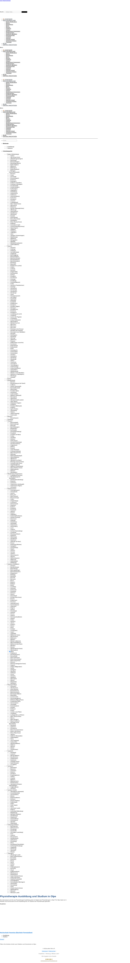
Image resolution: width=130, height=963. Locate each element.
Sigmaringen (14, 228)
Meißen (13, 779)
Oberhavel (14, 398)
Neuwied (13, 725)
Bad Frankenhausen (16, 856)
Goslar (13, 513)
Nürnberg (13, 336)
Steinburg (13, 849)
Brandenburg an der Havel (18, 383)
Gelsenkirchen (15, 603)
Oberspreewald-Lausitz (17, 400)
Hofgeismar (14, 445)
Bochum (13, 579)
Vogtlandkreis (15, 787)
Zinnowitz (13, 487)
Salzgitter (13, 546)
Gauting (13, 286)
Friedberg (13, 280)
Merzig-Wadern (15, 755)
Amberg (13, 249)
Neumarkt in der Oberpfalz (18, 332)
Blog (4, 43)
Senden (13, 354)
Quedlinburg (14, 815)
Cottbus (13, 384)
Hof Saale (14, 297)
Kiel (12, 833)
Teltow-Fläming (15, 413)
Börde (12, 796)
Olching (13, 338)
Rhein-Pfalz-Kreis (16, 733)
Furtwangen (14, 188)
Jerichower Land (15, 808)
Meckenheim (14, 636)
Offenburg (13, 210)
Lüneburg (13, 532)
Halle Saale (14, 805)
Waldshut (13, 238)
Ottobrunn (13, 339)
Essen (13, 598)
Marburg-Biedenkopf (16, 455)
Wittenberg (14, 823)
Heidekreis (14, 522)
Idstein (13, 446)
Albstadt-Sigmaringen (17, 158)
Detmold (13, 588)
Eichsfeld (13, 858)
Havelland (14, 392)
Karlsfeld (13, 302)
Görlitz (13, 776)
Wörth (12, 748)
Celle (12, 499)
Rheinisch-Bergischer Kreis (18, 663)
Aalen (12, 155)
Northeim (13, 535)
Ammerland (14, 491)
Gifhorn (13, 511)
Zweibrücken (14, 749)
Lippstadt (13, 633)
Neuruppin (14, 397)
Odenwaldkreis (15, 457)
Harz (12, 806)
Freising (13, 279)
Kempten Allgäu (15, 306)
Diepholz (13, 505)
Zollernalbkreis (15, 244)
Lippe (12, 632)
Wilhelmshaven (15, 558)
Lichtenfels (14, 318)
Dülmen (13, 592)
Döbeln (13, 772)
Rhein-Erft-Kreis (15, 657)
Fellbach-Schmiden (16, 182)
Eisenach (13, 859)
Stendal (13, 821)
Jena (12, 870)
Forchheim (14, 277)
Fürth (12, 283)
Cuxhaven (14, 502)
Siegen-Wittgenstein (16, 666)
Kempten (13, 305)
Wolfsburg (14, 562)
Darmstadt (14, 430)
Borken (13, 582)
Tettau (12, 360)
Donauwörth (14, 273)
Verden (13, 553)
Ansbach (13, 250)
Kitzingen (13, 308)
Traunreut (13, 362)
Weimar (13, 891)
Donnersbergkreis (16, 698)
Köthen (13, 809)
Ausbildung (11, 146)
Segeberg (13, 847)
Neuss (13, 647)
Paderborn (14, 653)
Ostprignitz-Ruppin (16, 403)
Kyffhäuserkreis (15, 871)
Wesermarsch (15, 555)
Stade (12, 549)
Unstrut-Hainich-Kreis (17, 888)
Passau (13, 341)
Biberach (13, 166)
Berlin (7, 26)
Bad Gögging (14, 255)
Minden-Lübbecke (16, 641)
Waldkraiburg (14, 371)
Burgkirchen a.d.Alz (16, 265)
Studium (10, 148)
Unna (12, 674)
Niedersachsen (10, 32)
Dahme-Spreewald (16, 386)
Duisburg (13, 591)
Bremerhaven (14, 418)
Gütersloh (13, 606)
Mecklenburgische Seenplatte (14, 477)
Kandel (13, 707)
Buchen (13, 173)
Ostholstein (14, 839)
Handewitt (14, 830)
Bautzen (13, 769)
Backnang (14, 160)
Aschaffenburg (15, 252)
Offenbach (14, 458)
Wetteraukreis (15, 469)
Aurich (13, 493)
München (13, 324)
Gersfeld (13, 437)
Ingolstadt (13, 299)
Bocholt (13, 577)
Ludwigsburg (14, 202)
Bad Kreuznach (15, 692)
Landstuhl (13, 713)
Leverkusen (14, 630)
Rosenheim (14, 347)
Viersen (13, 675)
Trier (12, 739)
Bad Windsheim (15, 259)
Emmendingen (15, 178)
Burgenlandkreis (15, 797)
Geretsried (14, 288)
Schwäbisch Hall (15, 225)
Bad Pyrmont (14, 496)
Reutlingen (14, 220)
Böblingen (14, 167)
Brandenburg (9, 24)
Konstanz (13, 199)
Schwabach (14, 350)
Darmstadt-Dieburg (16, 431)
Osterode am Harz (16, 541)
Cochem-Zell (14, 696)
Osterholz (13, 540)
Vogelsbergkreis (15, 464)
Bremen (8, 27)
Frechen (13, 601)
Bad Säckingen (15, 161)
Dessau (13, 799)
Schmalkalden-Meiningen (18, 882)
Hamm (13, 609)
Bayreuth (13, 264)
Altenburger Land (15, 855)
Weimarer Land (15, 892)
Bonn (12, 580)
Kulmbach (14, 312)
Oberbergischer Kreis (17, 648)
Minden (13, 639)
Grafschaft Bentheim (16, 516)
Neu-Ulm (13, 327)
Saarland (8, 36)
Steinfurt (13, 671)
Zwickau (13, 788)
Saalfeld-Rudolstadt (16, 879)
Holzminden (14, 526)
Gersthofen (14, 291)
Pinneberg (14, 841)
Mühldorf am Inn (15, 323)
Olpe (12, 651)
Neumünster (14, 836)
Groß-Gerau (14, 440)
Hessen (8, 30)
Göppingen (14, 190)
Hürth (12, 620)
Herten (13, 615)
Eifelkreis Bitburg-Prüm (17, 700)
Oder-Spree (14, 401)
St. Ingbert (14, 764)
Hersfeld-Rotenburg (16, 442)
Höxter (13, 618)
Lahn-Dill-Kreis (15, 449)
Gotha (12, 864)
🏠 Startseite (7, 19)
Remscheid (14, 656)
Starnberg (13, 357)
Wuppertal (14, 681)
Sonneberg (14, 885)
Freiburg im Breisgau (16, 184)
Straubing (13, 359)
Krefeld (13, 629)
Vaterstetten (14, 369)
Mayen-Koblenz (15, 721)
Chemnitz (13, 770)
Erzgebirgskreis (15, 775)
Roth (12, 348)
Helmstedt (14, 523)
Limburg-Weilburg (16, 451)
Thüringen (9, 42)
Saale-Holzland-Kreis (17, 876)
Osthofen (13, 727)
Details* (2, 939)
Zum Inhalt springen (5, 0)
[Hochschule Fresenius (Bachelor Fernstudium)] (12, 929)
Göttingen (13, 514)
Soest (12, 668)
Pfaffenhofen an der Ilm (17, 342)
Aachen (13, 565)
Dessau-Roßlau (15, 800)
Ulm (12, 234)
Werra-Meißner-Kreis (16, 467)
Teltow (13, 412)
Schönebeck (14, 820)
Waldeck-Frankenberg (17, 466)
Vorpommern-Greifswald (17, 484)
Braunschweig (15, 497)
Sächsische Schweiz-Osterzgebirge (15, 785)
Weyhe (13, 556)
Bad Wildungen (15, 427)
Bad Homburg (15, 424)
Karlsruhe (13, 197)
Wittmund (13, 559)
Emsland (13, 508)
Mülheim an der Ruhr (16, 644)
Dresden (13, 773)
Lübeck (13, 529)
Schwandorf (14, 351)
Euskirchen (14, 600)
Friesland (13, 509)
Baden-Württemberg (11, 21)
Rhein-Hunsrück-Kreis (17, 730)
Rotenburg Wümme (16, 544)
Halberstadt (14, 802)
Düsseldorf (14, 595)
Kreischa (13, 311)
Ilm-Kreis (13, 868)
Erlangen (13, 276)
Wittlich (13, 745)
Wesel (13, 680)
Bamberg (13, 262)
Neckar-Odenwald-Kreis (17, 208)
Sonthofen (14, 356)
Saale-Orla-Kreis (15, 877)
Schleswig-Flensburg (17, 845)
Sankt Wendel (15, 763)
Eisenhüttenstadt (15, 387)
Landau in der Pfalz (16, 712)
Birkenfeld (14, 695)
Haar (12, 294)
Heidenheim (14, 193)
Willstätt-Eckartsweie (16, 243)
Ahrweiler (13, 686)
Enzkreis (13, 179)
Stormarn (13, 850)
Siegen (13, 665)
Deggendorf (14, 271)
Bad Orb (13, 425)
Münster (13, 645)
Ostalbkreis (14, 213)
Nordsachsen (14, 782)
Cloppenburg (14, 500)
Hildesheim (14, 525)
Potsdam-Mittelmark (16, 406)
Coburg (13, 268)
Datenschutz (52, 951)
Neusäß (13, 333)
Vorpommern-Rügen (16, 485)
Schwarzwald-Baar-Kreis (18, 226)
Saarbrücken (14, 758)
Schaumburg (14, 547)
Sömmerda (14, 883)
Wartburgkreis (15, 889)
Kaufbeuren (14, 303)
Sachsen (8, 38)
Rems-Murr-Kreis (15, 219)
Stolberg (13, 672)
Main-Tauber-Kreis (16, 203)
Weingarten (14, 240)
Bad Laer (13, 494)
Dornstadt (13, 176)
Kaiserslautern (15, 706)
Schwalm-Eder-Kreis (16, 463)
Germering (14, 289)
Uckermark (14, 415)
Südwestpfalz (14, 737)
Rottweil (13, 223)
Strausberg (14, 410)
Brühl (12, 585)
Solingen (13, 669)
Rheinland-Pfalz (10, 35)
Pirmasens (14, 728)
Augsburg (13, 253)
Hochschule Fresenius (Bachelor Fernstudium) (16, 932)
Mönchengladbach (16, 642)
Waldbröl (13, 677)
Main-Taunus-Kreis (16, 716)
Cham (12, 267)
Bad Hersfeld (14, 422)
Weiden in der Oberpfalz (17, 372)
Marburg (13, 454)
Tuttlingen (13, 232)
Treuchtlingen (15, 365)
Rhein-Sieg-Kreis (15, 660)
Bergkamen (14, 573)
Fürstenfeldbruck (15, 282)
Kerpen (13, 624)
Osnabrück (14, 538)
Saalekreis (14, 817)
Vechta (13, 552)
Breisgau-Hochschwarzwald (14, 171)
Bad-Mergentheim (16, 163)
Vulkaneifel (14, 742)
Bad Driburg (14, 568)
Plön (12, 842)
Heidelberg (14, 191)
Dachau (13, 270)
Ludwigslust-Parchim (16, 475)
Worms (13, 746)
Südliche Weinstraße (16, 736)
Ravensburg (14, 217)
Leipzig (13, 778)
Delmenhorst (14, 503)
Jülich (12, 623)
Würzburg (13, 375)
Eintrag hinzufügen (10, 45)
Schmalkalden (15, 880)
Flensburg (14, 829)
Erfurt (12, 861)
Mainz (12, 718)
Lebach (13, 754)
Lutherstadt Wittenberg (17, 811)
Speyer (13, 734)
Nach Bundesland (9, 20)
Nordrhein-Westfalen (11, 34)
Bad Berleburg (15, 567)
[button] (49, 47)
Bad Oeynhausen (16, 571)
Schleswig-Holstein (11, 40)
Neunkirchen (14, 757)
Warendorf (14, 678)
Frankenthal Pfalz (16, 701)
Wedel (13, 852)
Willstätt (13, 241)
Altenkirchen (14, 687)
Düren (13, 594)
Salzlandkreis (15, 818)
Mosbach (13, 207)
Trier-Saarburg (15, 740)
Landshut (13, 315)
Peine (12, 543)
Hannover (13, 519)
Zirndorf (13, 377)
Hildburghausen (15, 867)
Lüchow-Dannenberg (16, 531)
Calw (12, 175)
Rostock (13, 481)
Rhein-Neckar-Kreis (16, 222)
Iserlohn (13, 621)
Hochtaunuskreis (15, 443)
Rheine (13, 662)
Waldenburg (14, 237)
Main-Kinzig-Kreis (16, 452)
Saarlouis (13, 760)
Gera (12, 862)
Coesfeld (13, 586)
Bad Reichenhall (15, 258)
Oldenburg (14, 537)
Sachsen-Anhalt (10, 39)
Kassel (13, 448)
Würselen (13, 683)
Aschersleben (15, 794)
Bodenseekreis (15, 169)
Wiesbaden (14, 472)
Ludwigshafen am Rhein (17, 715)
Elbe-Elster (14, 389)
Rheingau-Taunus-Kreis (17, 461)
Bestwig (13, 574)
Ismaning (13, 300)
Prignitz (13, 407)
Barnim (13, 381)
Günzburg (13, 292)
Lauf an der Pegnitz (16, 317)
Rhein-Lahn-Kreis (16, 731)
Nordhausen (14, 874)
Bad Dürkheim (15, 690)
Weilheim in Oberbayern (17, 374)
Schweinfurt (14, 353)
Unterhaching (14, 366)
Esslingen (14, 181)
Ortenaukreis (14, 211)
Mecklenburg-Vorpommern (13, 31)
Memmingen (14, 321)
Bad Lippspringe (15, 570)
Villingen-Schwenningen (17, 235)
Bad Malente (14, 826)
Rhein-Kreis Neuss (16, 659)
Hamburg (8, 28)
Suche (1, 12)
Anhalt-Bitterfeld (15, 793)
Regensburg (14, 345)
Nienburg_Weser (15, 534)
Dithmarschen (15, 827)
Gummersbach (15, 605)
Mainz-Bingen (15, 719)
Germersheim (14, 703)
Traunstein (14, 363)
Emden (13, 506)
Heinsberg (14, 611)
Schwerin (13, 482)
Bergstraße (14, 428)
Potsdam (13, 404)
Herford (13, 612)
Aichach (13, 247)
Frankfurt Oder (15, 391)
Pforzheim (14, 214)
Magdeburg (14, 812)
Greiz (12, 865)
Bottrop (13, 583)
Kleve (12, 626)
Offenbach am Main (16, 460)
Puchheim (14, 344)
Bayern (8, 23)
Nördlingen (14, 335)
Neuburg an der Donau (17, 329)
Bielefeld (13, 576)
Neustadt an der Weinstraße (14, 723)
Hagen (13, 608)
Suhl (12, 886)
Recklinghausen (15, 654)
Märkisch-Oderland (16, 395)
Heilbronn (13, 194)
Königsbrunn (14, 309)
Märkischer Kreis (15, 635)
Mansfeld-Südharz (16, 814)
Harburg (13, 520)
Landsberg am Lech (16, 314)
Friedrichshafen (15, 187)
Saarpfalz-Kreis (15, 761)
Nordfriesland (14, 838)
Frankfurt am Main (16, 434)
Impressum (45, 951)
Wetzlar (13, 470)
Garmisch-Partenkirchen (17, 285)
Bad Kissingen (15, 256)
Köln (12, 627)
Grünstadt (13, 704)
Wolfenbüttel (14, 561)
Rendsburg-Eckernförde (17, 844)
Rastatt (13, 216)
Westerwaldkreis (15, 743)
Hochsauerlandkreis (16, 617)
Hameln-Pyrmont (15, 517)
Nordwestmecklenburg (17, 479)
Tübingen (13, 231)
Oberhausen (14, 650)
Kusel (12, 710)
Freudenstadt (14, 185)
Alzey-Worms (14, 689)
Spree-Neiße (14, 409)
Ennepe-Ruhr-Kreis (16, 597)
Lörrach (13, 200)
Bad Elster (14, 767)
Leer (12, 528)
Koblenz (13, 709)
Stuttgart (13, 229)
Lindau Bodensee (16, 320)
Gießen (13, 439)
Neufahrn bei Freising (17, 330)
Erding (13, 274)
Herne (13, 614)
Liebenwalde (14, 394)
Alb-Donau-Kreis (15, 157)
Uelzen (13, 550)
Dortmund (13, 589)
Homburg (13, 752)
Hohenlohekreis (15, 196)
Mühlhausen (14, 873)
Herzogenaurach (15, 295)
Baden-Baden (15, 164)
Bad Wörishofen (15, 261)
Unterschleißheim (16, 368)
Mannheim (14, 205)
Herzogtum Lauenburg (17, 832)
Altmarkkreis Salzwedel (17, 791)
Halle (12, 803)
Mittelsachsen (15, 781)
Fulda (12, 436)
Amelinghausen (15, 490)
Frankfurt (13, 433)
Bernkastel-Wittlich (16, 693)
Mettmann (13, 638)
